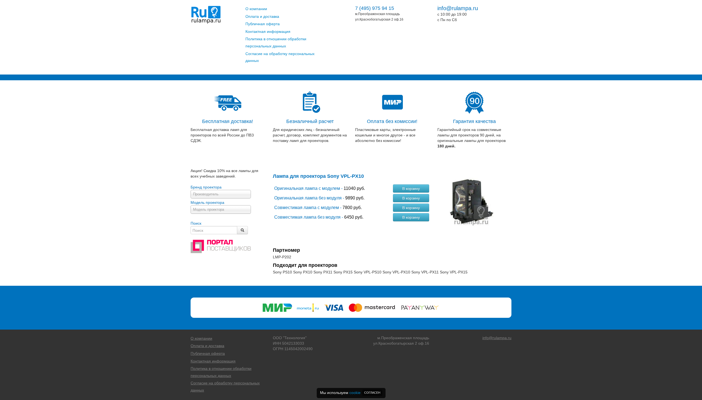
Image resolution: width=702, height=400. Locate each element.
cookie (355, 392)
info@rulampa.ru (457, 8)
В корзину (411, 188)
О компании (256, 9)
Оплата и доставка (262, 16)
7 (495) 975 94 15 (374, 8)
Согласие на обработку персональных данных (280, 57)
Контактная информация (267, 31)
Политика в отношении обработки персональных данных (275, 42)
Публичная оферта (262, 24)
